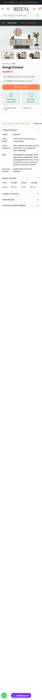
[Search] (38, 15)
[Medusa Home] (3, 23)
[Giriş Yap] (34, 9)
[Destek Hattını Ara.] (8, 9)
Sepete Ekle (22, 87)
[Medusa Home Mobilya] (21, 9)
